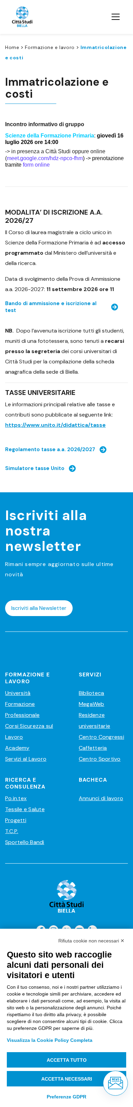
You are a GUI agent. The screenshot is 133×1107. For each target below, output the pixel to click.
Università (17, 693)
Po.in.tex (16, 798)
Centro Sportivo (100, 758)
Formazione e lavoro (49, 47)
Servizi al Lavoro (25, 758)
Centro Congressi (101, 737)
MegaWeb (91, 704)
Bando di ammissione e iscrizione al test (51, 307)
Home (12, 47)
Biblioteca (91, 693)
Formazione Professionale (22, 709)
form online (36, 165)
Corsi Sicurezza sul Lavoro (29, 731)
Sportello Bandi (24, 842)
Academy (17, 747)
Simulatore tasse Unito (34, 468)
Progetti (15, 820)
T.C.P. (11, 831)
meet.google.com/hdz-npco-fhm (45, 158)
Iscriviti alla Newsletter (38, 608)
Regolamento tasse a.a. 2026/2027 (50, 449)
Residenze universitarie (94, 720)
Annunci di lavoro (101, 798)
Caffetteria (93, 747)
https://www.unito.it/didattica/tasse (55, 425)
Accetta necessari (66, 1079)
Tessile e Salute (25, 809)
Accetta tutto (67, 1060)
